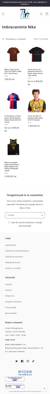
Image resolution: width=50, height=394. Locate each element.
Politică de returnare (14, 257)
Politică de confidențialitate (17, 251)
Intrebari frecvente (13, 302)
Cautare (8, 284)
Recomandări (11, 313)
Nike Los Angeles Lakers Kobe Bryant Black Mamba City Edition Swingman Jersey (11, 166)
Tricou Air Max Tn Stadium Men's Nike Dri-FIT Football (35, 118)
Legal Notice (10, 245)
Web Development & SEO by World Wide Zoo (29, 391)
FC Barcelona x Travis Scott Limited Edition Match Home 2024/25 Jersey (12, 119)
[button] (3, 14)
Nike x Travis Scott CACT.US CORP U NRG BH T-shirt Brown (13, 71)
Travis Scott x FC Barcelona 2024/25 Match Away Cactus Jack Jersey (35, 72)
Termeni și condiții (13, 268)
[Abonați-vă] (42, 215)
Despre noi (9, 296)
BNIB (15, 391)
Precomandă (10, 307)
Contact (8, 290)
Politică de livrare (12, 262)
